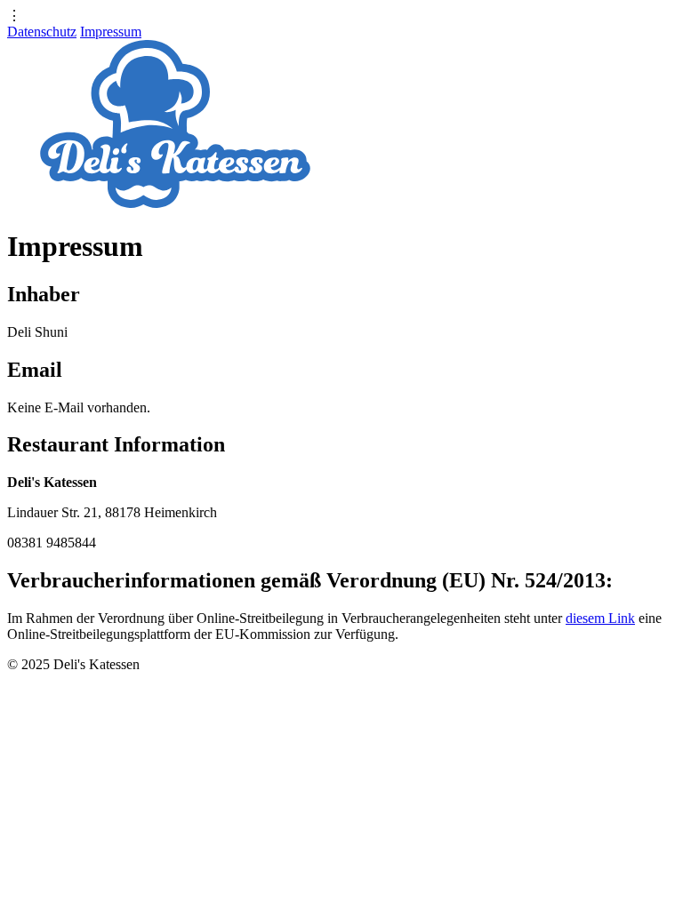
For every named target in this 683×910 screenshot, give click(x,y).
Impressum (110, 31)
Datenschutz (41, 31)
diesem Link (600, 618)
